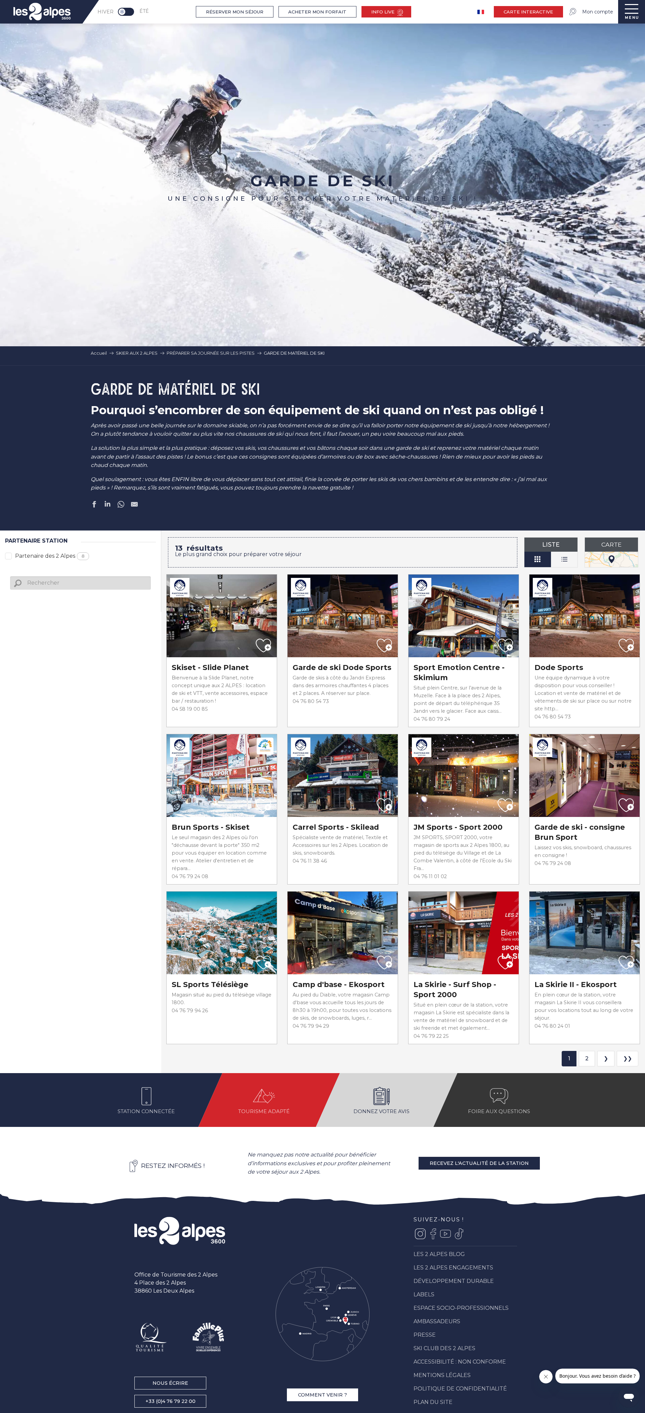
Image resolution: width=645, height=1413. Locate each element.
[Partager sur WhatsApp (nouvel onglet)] (121, 505)
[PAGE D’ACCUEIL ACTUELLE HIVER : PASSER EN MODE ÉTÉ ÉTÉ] (126, 12)
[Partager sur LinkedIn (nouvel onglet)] (107, 505)
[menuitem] (42, 12)
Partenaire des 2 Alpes (50, 556)
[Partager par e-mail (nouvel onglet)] (134, 505)
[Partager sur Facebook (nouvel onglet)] (94, 505)
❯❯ (627, 1058)
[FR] (481, 11)
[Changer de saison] (128, 12)
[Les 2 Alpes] (179, 1231)
